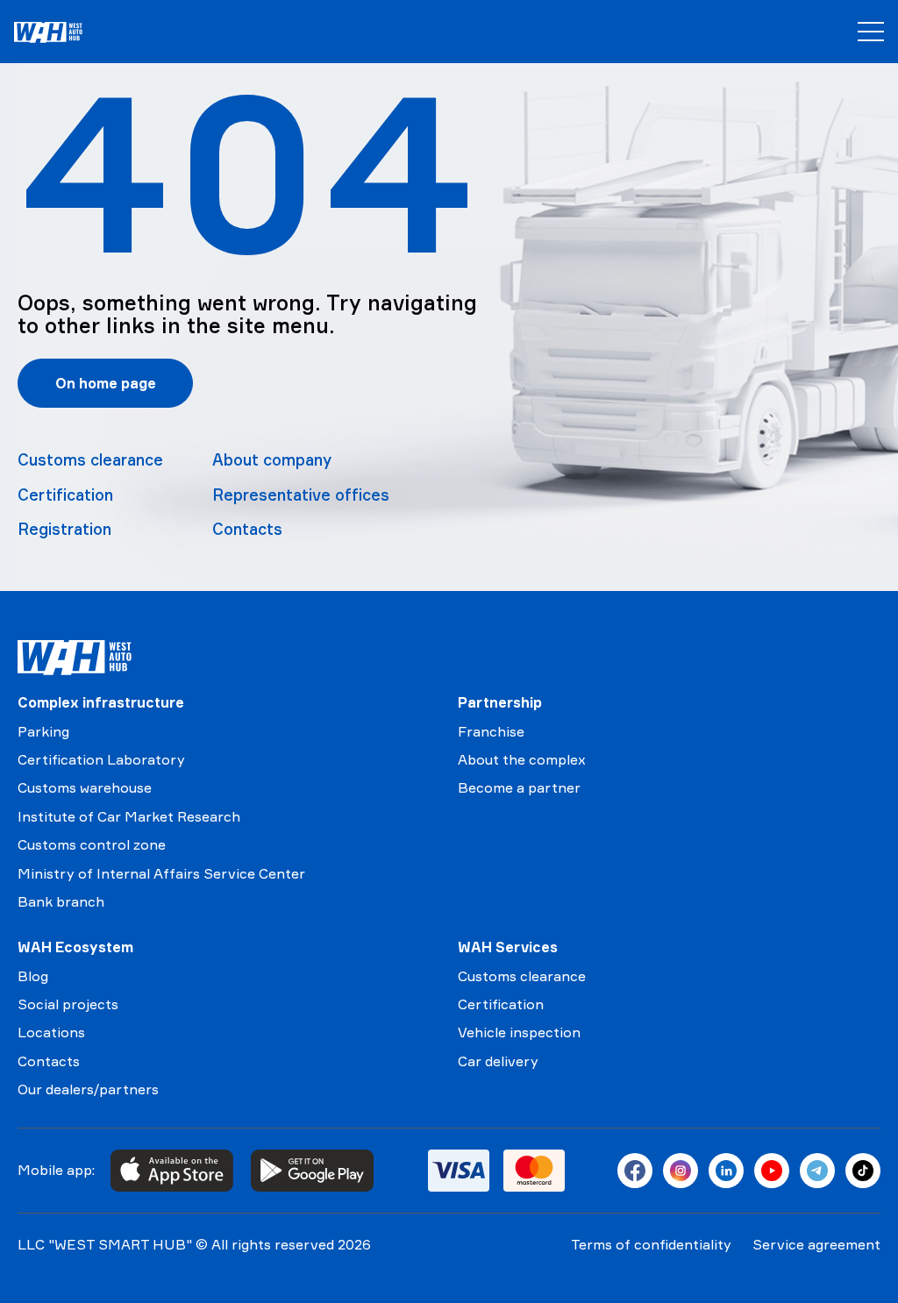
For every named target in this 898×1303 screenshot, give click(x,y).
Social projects (68, 1004)
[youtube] (771, 1170)
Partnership (500, 702)
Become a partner (519, 787)
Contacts (247, 528)
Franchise (491, 731)
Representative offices (300, 494)
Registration (64, 528)
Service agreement (816, 1244)
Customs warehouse (85, 787)
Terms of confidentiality (651, 1244)
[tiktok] (862, 1170)
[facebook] (634, 1170)
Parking (43, 731)
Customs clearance (90, 459)
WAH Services (508, 947)
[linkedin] (726, 1170)
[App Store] (172, 1171)
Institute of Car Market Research (129, 816)
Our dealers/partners (88, 1089)
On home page (105, 383)
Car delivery (498, 1061)
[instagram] (680, 1170)
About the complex (522, 759)
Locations (51, 1032)
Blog (33, 976)
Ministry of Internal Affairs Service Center (161, 873)
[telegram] (817, 1170)
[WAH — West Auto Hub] (75, 657)
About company (271, 459)
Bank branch (61, 901)
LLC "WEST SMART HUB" (105, 1244)
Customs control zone (92, 844)
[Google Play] (312, 1171)
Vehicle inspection (519, 1032)
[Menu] (871, 31)
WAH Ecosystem (75, 947)
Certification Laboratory (101, 759)
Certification (65, 494)
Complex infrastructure (101, 702)
